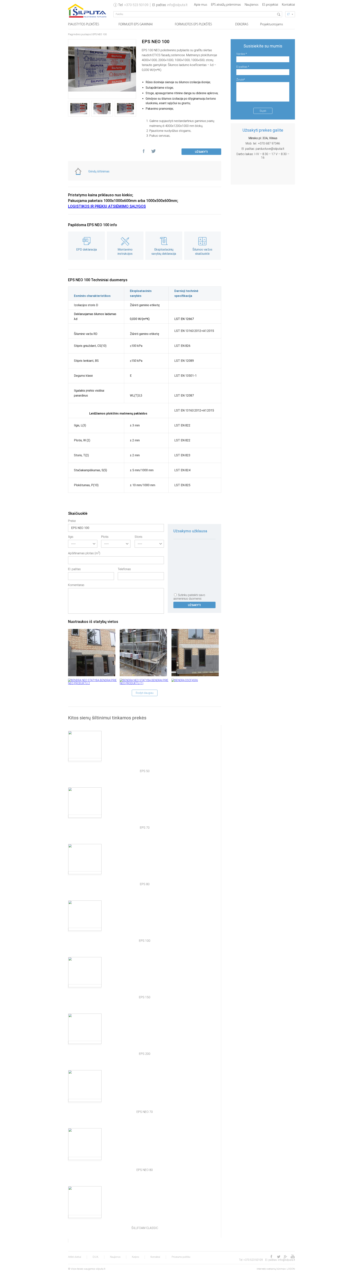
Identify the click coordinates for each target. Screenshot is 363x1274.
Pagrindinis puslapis (79, 34)
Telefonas (124, 569)
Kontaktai (288, 5)
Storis (138, 537)
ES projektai (270, 5)
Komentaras (76, 585)
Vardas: (241, 53)
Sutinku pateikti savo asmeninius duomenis (189, 596)
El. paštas (74, 569)
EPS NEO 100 (100, 34)
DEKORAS (241, 24)
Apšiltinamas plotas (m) (84, 553)
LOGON (291, 1268)
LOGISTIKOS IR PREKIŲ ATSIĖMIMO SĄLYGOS (107, 206)
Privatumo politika (181, 1257)
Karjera (135, 1257)
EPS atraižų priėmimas (226, 5)
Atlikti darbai (74, 1257)
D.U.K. (96, 1257)
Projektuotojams (271, 24)
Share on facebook (144, 152)
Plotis (105, 537)
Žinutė (240, 79)
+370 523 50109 (136, 5)
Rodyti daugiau (145, 692)
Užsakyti (201, 151)
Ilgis (70, 537)
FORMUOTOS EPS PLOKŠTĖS (193, 24)
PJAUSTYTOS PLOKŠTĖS (83, 24)
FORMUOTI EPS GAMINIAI (136, 24)
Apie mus (200, 5)
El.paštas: (242, 66)
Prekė (72, 521)
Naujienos (251, 5)
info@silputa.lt (177, 5)
